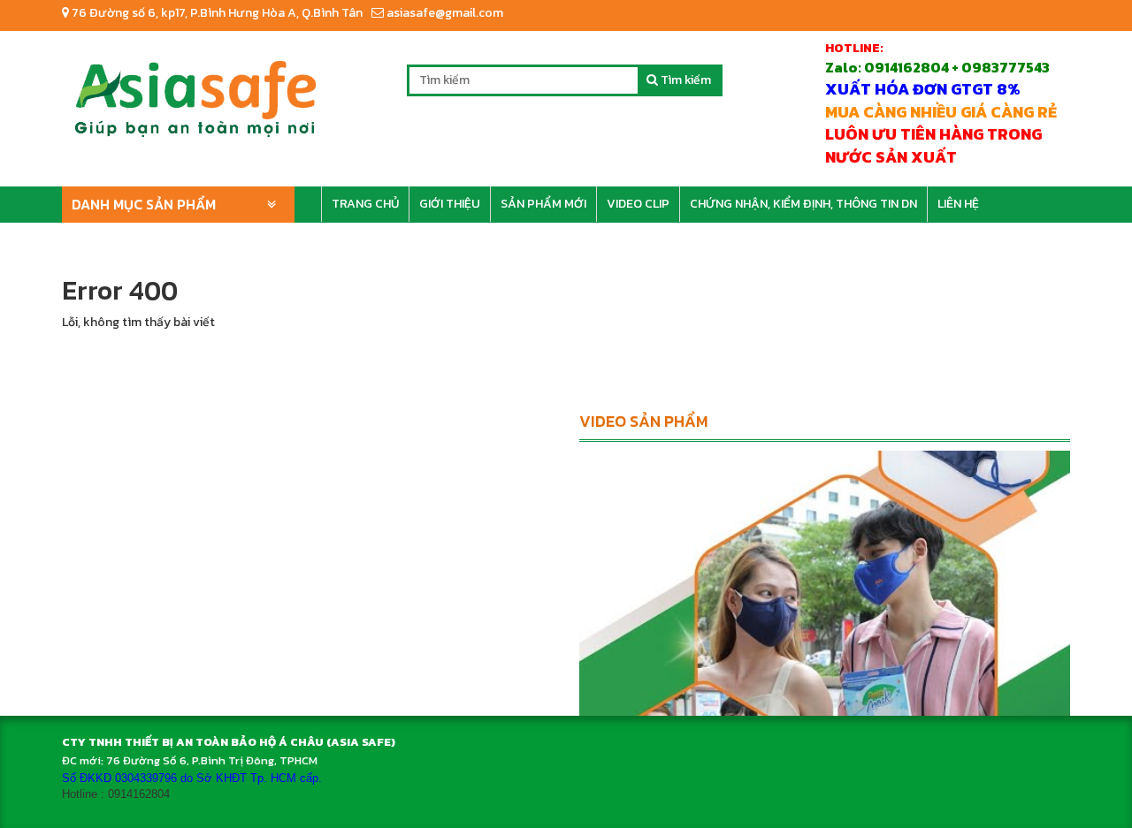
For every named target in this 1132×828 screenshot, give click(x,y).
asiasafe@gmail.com (443, 13)
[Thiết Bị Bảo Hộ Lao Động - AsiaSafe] (194, 93)
